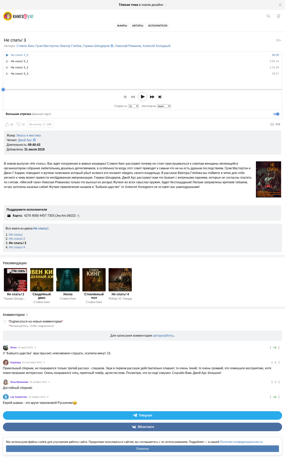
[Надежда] (6, 362)
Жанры (122, 25)
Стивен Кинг (25, 46)
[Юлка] (6, 347)
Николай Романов (128, 46)
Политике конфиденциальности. (241, 441)
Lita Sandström (19, 397)
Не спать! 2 (17, 238)
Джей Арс (25, 140)
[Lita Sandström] (6, 397)
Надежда (16, 362)
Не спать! (40, 228)
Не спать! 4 (17, 247)
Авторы (137, 25)
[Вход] (278, 16)
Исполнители (157, 25)
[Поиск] (268, 16)
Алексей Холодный (156, 46)
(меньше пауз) (28, 114)
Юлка (13, 347)
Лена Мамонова (19, 382)
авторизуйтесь (163, 335)
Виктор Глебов (70, 46)
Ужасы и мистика (28, 135)
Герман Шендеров (96, 46)
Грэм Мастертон (47, 46)
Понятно (142, 448)
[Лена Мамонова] (6, 382)
